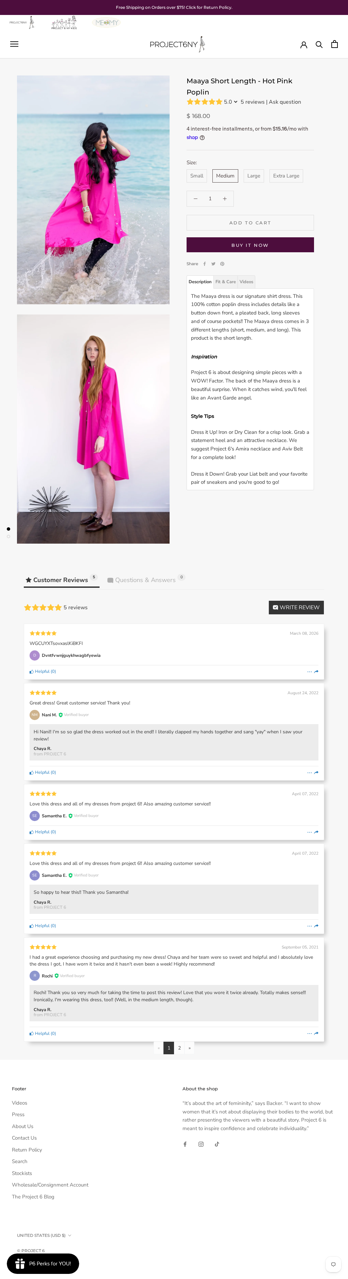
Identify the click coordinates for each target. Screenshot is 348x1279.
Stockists (22, 1173)
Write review (299, 607)
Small (196, 175)
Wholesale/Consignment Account (50, 1184)
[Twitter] (213, 264)
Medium (225, 175)
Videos (19, 1102)
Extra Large (286, 175)
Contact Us (24, 1138)
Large (253, 175)
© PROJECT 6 (31, 1250)
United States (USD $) (41, 1235)
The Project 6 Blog (33, 1196)
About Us (22, 1126)
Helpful (42, 671)
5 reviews (253, 102)
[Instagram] (201, 1144)
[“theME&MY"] (106, 19)
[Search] (319, 44)
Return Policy (27, 1149)
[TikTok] (217, 1144)
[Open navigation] (14, 44)
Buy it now (250, 245)
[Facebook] (205, 264)
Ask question (285, 102)
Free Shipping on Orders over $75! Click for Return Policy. (174, 7)
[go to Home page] (22, 19)
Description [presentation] (200, 282)
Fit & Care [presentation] (225, 282)
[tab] (200, 282)
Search (20, 1161)
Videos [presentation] (246, 282)
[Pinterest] (222, 264)
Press (18, 1114)
